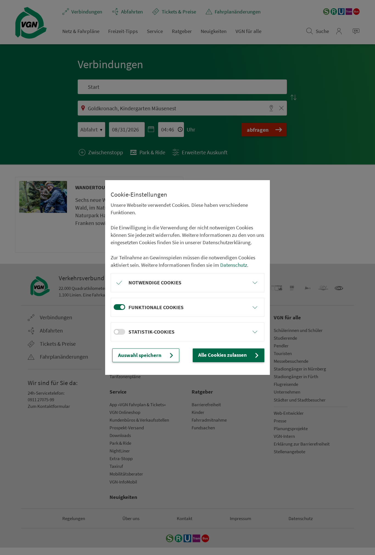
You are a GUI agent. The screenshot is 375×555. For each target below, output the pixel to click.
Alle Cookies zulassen (222, 354)
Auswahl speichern (139, 355)
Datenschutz (233, 265)
